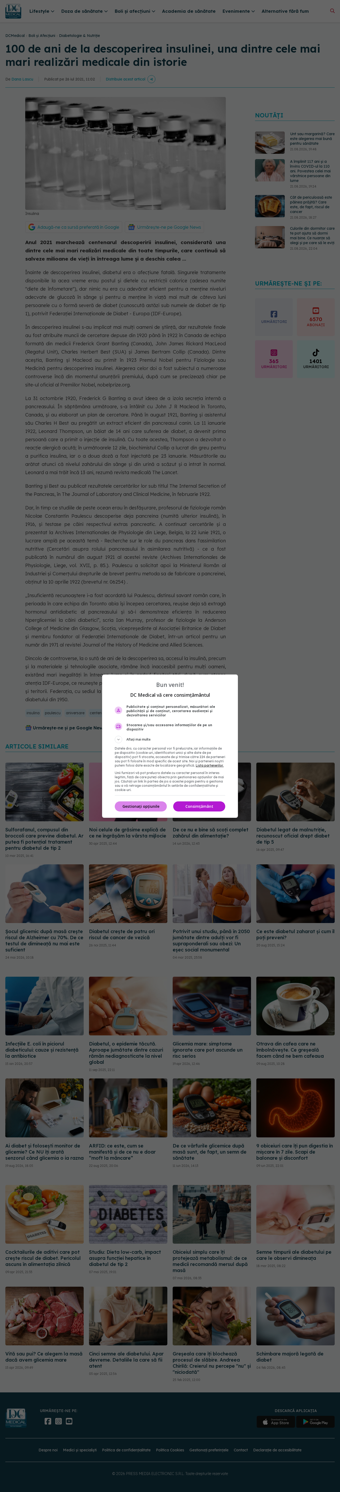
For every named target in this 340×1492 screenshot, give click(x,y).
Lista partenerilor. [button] (210, 765)
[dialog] (170, 746)
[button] (170, 739)
